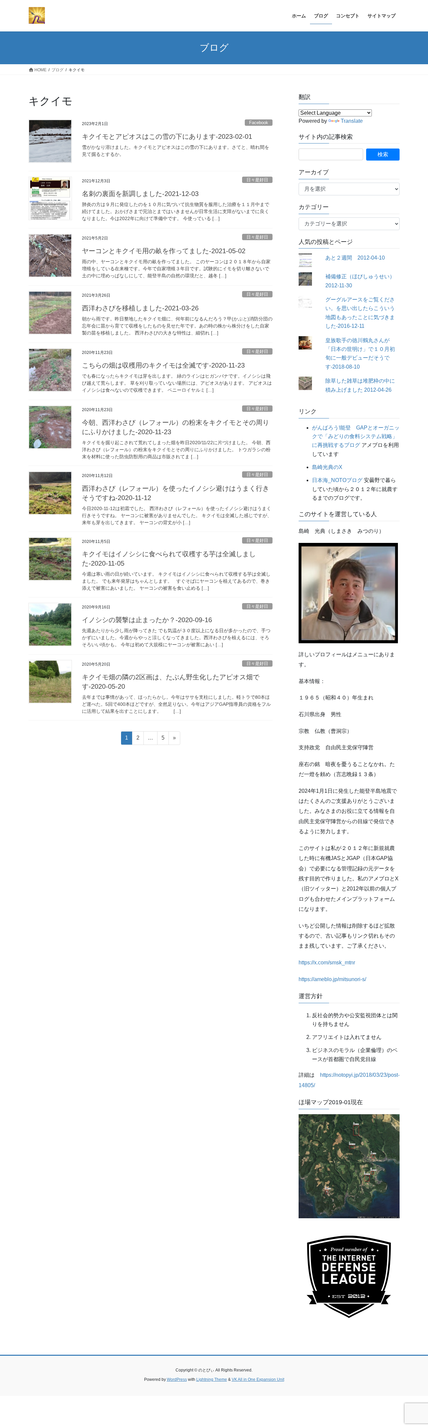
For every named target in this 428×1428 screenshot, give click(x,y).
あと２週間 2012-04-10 (355, 258)
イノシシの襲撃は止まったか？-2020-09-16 (147, 620)
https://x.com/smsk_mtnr (327, 962)
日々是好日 (257, 179)
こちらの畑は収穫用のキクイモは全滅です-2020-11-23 (163, 365)
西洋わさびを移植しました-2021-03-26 (140, 308)
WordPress (177, 1379)
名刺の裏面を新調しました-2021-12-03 (140, 193)
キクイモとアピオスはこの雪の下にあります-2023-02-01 (167, 136)
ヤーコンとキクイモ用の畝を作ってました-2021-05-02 (163, 251)
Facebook (258, 122)
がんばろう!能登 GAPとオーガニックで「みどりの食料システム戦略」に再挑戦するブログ (356, 436)
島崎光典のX (327, 467)
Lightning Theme (211, 1379)
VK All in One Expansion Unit (258, 1379)
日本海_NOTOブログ (337, 480)
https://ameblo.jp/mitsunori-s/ (332, 979)
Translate (352, 121)
